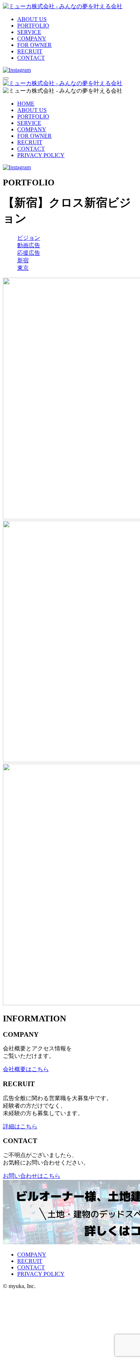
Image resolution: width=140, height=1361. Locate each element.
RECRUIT (29, 51)
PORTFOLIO (33, 26)
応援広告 (28, 253)
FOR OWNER (34, 45)
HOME (25, 104)
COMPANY (31, 38)
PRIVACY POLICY (41, 155)
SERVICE (29, 32)
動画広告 (28, 245)
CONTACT (31, 58)
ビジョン (28, 238)
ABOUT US (32, 19)
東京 (23, 268)
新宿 (23, 260)
